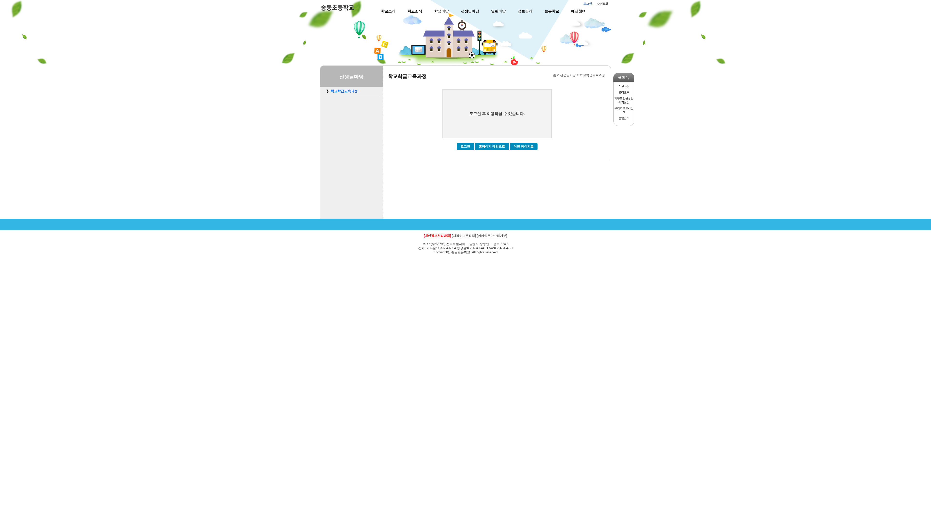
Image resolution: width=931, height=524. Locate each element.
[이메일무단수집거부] (492, 235)
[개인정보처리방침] (437, 235)
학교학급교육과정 (344, 91)
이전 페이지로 (524, 146)
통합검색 (623, 118)
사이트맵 (603, 3)
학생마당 (441, 11)
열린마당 (498, 11)
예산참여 (578, 11)
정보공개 (525, 11)
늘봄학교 (552, 11)
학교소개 (388, 11)
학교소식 (415, 11)
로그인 (587, 3)
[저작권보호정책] (464, 235)
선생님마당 (470, 11)
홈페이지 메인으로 (492, 146)
